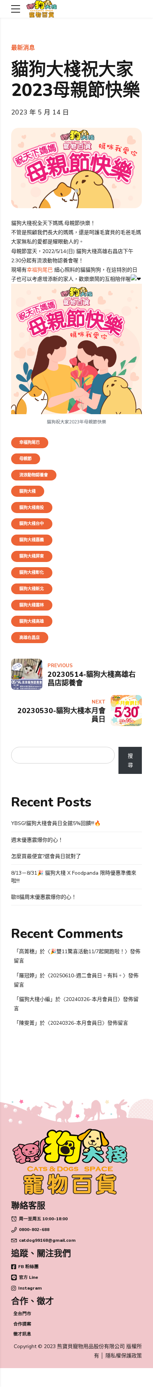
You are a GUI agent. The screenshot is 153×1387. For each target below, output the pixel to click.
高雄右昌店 (29, 638)
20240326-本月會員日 (92, 999)
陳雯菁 (27, 1023)
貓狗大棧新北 (31, 589)
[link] (40, 269)
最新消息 (23, 48)
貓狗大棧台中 (31, 523)
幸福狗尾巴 (29, 442)
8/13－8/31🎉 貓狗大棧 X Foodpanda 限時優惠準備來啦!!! (73, 876)
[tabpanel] (76, 168)
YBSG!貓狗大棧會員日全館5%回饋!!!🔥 (56, 823)
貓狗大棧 (27, 491)
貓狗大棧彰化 (31, 572)
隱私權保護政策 (123, 1355)
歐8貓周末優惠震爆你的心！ (43, 897)
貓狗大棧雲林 (31, 605)
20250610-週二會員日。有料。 (86, 975)
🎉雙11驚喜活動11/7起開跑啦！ (87, 951)
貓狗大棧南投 (31, 507)
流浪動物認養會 (33, 475)
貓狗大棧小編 (34, 999)
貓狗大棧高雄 (31, 621)
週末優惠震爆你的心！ (37, 840)
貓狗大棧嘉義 (31, 540)
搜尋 (130, 760)
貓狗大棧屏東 (31, 556)
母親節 (25, 459)
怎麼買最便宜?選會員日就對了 (46, 856)
